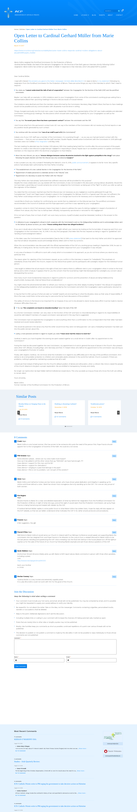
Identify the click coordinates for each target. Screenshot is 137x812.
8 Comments (25, 419)
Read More (23, 415)
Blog (94, 15)
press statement (75, 238)
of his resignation (41, 141)
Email (68, 657)
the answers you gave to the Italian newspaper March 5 (56, 81)
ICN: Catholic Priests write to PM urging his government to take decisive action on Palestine (50, 784)
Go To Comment (20, 751)
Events (102, 15)
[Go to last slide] (18, 413)
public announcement (80, 163)
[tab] (65, 426)
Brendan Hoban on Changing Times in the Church (32, 405)
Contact (119, 15)
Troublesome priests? (97, 404)
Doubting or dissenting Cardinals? (66, 404)
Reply (114, 441)
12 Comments (61, 416)
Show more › (83, 748)
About (110, 15)
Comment (17, 638)
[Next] (118, 413)
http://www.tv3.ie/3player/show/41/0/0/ (31, 561)
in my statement (103, 81)
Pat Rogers (21, 495)
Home (76, 15)
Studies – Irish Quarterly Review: (27, 762)
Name (16, 657)
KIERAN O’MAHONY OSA (25, 739)
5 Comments (97, 416)
